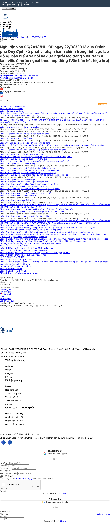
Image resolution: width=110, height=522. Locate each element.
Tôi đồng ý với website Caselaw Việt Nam (29, 478)
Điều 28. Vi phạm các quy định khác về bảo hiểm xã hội (24, 216)
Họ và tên (4, 463)
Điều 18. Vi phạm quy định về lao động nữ (18, 179)
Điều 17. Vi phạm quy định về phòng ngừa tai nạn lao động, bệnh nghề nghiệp (34, 175)
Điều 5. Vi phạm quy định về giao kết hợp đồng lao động (25, 134)
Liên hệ (27, 4)
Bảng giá (9, 373)
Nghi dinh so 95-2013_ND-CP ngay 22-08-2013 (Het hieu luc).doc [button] (29, 280)
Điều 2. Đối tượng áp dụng (11, 111)
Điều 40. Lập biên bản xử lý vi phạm (16, 259)
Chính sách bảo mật (14, 417)
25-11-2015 (19, 75)
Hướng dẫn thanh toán (15, 424)
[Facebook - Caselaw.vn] (3, 442)
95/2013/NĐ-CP (39, 37)
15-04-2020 (16, 78)
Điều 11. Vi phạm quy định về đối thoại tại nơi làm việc (23, 159)
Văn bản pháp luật (20, 37)
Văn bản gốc (5, 292)
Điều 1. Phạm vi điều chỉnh (11, 108)
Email (2, 465)
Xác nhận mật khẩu (8, 473)
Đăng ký (63, 521)
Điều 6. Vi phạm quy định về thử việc (16, 138)
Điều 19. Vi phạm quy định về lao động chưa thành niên (24, 182)
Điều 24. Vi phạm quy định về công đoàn (18, 195)
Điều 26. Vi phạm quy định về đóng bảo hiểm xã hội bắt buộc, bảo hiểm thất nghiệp (36, 209)
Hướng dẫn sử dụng (10, 4)
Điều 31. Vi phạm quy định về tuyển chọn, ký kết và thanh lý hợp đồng (31, 230)
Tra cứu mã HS (11, 397)
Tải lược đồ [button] (5, 284)
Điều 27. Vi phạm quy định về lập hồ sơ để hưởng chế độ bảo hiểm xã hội (32, 211)
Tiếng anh (6, 294)
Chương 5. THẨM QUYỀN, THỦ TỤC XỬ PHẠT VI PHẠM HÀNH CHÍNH (30, 243)
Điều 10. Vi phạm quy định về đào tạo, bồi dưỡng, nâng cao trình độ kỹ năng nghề (36, 156)
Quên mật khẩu (103, 514)
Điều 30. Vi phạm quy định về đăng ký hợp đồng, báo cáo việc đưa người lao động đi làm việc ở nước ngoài (47, 227)
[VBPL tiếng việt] (1, 89)
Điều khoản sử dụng (14, 413)
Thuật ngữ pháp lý (13, 401)
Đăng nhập (62, 493)
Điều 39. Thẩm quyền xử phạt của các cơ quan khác (23, 255)
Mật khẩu (4, 471)
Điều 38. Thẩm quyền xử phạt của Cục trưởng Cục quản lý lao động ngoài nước (35, 252)
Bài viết (6, 29)
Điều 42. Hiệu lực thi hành (11, 268)
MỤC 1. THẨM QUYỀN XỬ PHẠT (14, 246)
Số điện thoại (5, 468)
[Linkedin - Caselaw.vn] (10, 442)
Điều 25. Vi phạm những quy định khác (17, 200)
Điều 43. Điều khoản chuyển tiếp (14, 271)
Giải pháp (9, 370)
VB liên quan (5, 298)
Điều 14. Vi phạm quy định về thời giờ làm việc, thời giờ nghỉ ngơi (28, 168)
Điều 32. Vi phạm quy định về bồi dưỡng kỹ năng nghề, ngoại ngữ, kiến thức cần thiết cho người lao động (46, 232)
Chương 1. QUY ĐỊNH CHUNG (13, 106)
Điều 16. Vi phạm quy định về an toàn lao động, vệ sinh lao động (28, 172)
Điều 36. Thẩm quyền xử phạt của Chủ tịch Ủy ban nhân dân (26, 248)
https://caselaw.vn (37, 438)
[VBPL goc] (1, 98)
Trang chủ (4, 37)
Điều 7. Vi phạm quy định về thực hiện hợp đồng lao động (25, 143)
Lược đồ (3, 296)
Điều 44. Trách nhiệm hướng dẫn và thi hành (19, 273)
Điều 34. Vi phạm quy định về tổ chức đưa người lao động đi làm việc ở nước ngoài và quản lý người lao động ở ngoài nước (54, 239)
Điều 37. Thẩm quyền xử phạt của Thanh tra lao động (23, 250)
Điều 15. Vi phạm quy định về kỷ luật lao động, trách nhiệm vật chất (29, 170)
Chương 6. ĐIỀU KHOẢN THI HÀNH (15, 266)
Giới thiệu (9, 366)
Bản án (8, 386)
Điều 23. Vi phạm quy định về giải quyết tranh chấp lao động (26, 193)
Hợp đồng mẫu (11, 390)
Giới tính (3, 476)
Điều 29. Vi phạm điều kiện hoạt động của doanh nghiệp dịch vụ (28, 225)
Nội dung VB (5, 289)
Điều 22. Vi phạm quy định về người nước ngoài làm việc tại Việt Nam (30, 188)
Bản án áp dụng (7, 301)
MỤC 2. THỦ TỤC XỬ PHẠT (12, 257)
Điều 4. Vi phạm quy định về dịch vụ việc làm (19, 127)
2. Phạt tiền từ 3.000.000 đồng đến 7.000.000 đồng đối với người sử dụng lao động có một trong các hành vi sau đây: (52, 145)
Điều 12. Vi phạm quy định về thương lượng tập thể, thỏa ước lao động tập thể (34, 161)
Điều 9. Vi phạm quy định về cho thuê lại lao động (21, 154)
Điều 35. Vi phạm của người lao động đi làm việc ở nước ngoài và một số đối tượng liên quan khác (43, 241)
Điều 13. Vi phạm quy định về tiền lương (17, 163)
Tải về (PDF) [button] (5, 282)
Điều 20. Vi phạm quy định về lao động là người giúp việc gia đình (29, 184)
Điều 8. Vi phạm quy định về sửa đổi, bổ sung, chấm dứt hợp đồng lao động (33, 150)
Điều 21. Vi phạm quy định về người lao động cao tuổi (23, 186)
